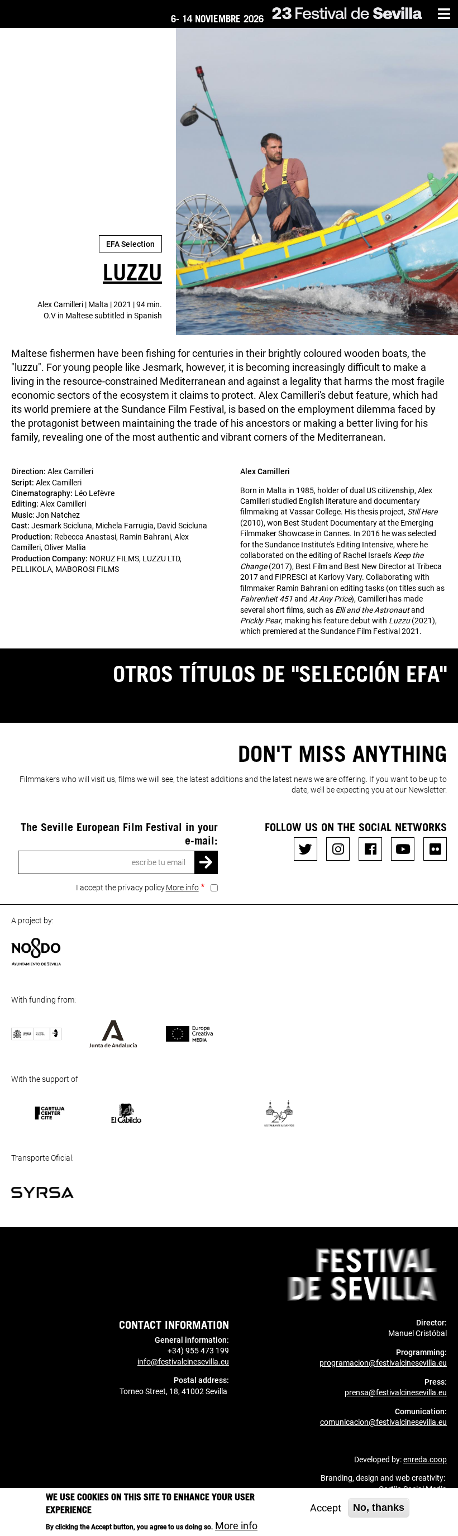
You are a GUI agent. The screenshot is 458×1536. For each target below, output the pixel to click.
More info (182, 887)
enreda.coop (425, 1459)
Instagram (338, 849)
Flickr (435, 849)
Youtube (402, 849)
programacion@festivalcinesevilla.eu (383, 1362)
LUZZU (132, 271)
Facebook (370, 849)
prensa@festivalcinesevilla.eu (396, 1392)
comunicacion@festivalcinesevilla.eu (383, 1422)
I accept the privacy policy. (137, 887)
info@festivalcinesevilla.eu (183, 1361)
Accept (325, 1508)
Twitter (305, 849)
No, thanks (378, 1507)
